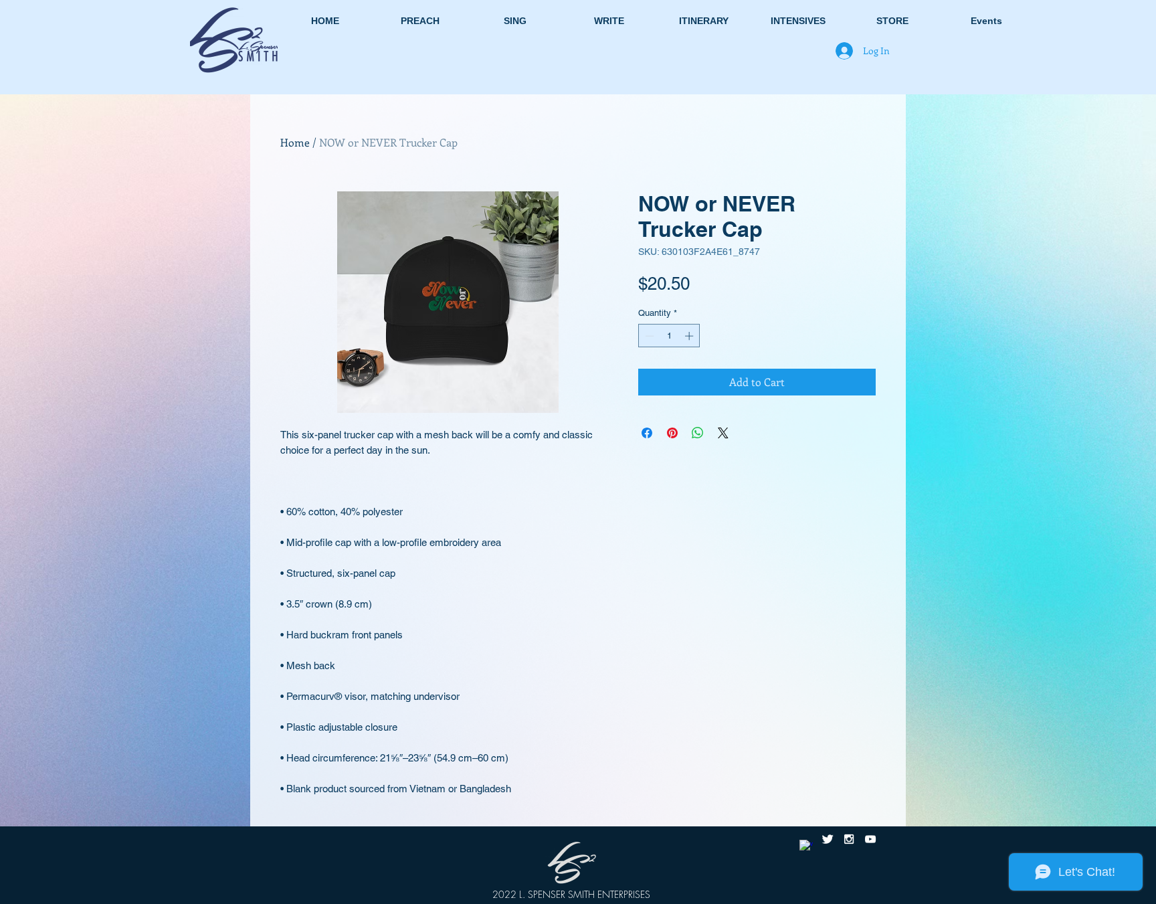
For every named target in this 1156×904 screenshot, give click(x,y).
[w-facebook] (806, 846)
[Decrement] (648, 336)
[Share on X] (723, 433)
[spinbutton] (669, 336)
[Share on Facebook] (647, 433)
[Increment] (690, 336)
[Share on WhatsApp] (698, 433)
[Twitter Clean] (827, 839)
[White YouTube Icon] (870, 839)
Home (295, 142)
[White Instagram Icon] (849, 839)
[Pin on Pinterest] (672, 433)
